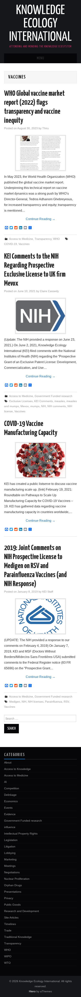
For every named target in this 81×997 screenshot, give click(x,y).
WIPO (7, 956)
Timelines (10, 924)
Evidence (10, 814)
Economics (11, 801)
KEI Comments (43, 401)
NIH (43, 406)
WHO (56, 238)
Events (8, 807)
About (7, 762)
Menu (40, 58)
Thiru (45, 128)
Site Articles (11, 917)
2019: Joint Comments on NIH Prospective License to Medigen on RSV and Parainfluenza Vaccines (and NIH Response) (35, 566)
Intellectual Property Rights (21, 833)
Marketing (10, 859)
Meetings (10, 865)
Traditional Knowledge (18, 936)
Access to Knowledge (17, 769)
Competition (11, 788)
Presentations (12, 891)
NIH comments (56, 406)
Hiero (32, 991)
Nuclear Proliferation (16, 878)
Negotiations (12, 872)
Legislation (10, 840)
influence (9, 827)
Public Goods (12, 904)
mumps (35, 406)
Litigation (9, 846)
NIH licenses (35, 701)
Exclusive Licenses (21, 401)
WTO (7, 962)
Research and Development (21, 911)
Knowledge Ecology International (40, 23)
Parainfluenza (53, 701)
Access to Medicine (21, 238)
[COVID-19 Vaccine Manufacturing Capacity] (40, 460)
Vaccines (23, 243)
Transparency (43, 238)
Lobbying (10, 852)
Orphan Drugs (13, 885)
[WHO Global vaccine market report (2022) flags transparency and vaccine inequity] (40, 153)
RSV (66, 701)
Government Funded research (53, 396)
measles (59, 401)
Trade (7, 930)
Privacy (8, 898)
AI (5, 781)
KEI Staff (47, 591)
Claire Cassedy (49, 291)
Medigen (14, 701)
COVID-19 (10, 243)
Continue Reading (40, 219)
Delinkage (10, 794)
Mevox (24, 406)
